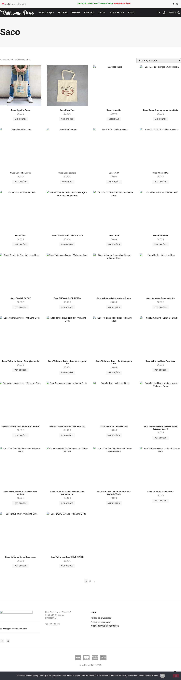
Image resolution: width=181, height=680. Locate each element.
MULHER (62, 12)
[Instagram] (176, 4)
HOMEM (76, 12)
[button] (159, 12)
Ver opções (67, 119)
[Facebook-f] (173, 4)
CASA (131, 12)
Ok (162, 675)
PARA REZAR (117, 12)
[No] (176, 675)
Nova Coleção (46, 12)
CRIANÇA (89, 12)
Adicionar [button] (20, 119)
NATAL (102, 12)
